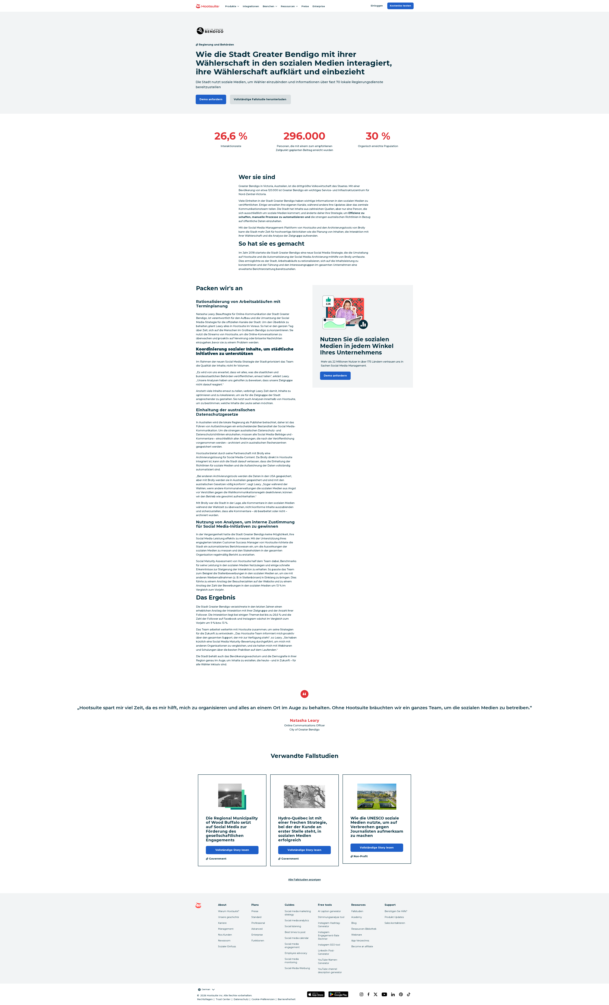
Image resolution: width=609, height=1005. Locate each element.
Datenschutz (241, 999)
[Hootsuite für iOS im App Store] (316, 994)
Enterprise (319, 6)
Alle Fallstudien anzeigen (304, 879)
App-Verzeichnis (360, 940)
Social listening (293, 926)
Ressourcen (288, 6)
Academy (356, 917)
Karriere (222, 923)
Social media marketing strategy (298, 913)
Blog (354, 923)
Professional (258, 923)
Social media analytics (297, 920)
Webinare (356, 934)
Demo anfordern (211, 99)
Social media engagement (292, 946)
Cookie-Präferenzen (263, 999)
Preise (305, 6)
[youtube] (384, 994)
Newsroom (224, 940)
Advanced (256, 928)
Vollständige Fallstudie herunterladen (260, 99)
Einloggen (377, 5)
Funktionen (257, 940)
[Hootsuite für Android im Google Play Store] (338, 994)
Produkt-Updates (394, 917)
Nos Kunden (225, 934)
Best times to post (295, 932)
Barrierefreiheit (286, 999)
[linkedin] (392, 994)
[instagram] (361, 994)
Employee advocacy (296, 953)
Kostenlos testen (400, 5)
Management (225, 928)
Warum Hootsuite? (228, 911)
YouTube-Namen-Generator (328, 961)
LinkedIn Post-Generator (326, 952)
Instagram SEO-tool (329, 944)
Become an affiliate (362, 946)
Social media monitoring (292, 961)
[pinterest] (400, 994)
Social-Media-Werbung (297, 968)
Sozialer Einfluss (227, 946)
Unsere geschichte (228, 917)
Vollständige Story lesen (232, 849)
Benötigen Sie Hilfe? (396, 911)
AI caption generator (329, 911)
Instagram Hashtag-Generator (329, 925)
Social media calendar (297, 938)
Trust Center (223, 999)
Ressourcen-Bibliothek (363, 928)
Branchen (268, 6)
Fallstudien (357, 911)
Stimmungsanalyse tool (331, 917)
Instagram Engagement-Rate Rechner (328, 935)
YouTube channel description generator (330, 971)
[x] (375, 994)
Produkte (230, 6)
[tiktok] (408, 994)
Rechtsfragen (205, 999)
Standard (256, 917)
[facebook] (368, 994)
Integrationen (251, 6)
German (206, 989)
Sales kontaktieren (395, 923)
